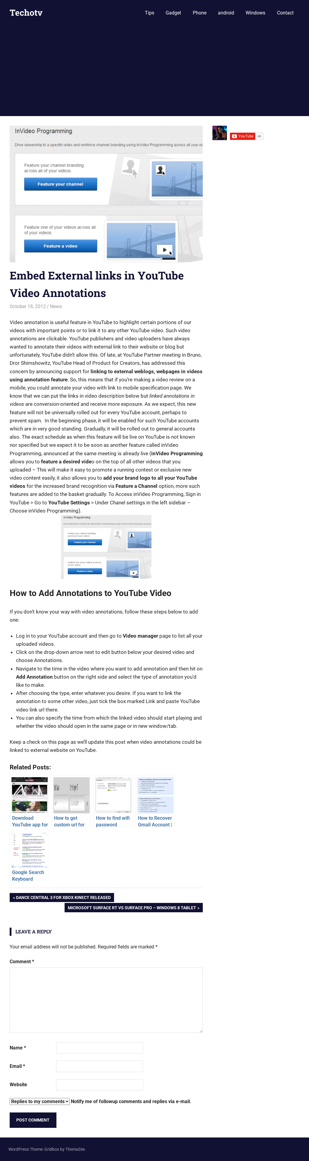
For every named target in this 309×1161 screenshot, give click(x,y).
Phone (199, 13)
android (226, 13)
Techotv (26, 12)
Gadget (173, 13)
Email (17, 1066)
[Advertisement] (154, 71)
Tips (149, 13)
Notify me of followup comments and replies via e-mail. (130, 1101)
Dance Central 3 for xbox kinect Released (63, 898)
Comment (22, 961)
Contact (285, 13)
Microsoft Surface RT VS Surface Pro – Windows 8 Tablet (132, 908)
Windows (255, 13)
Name (18, 1048)
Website (18, 1084)
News (56, 306)
